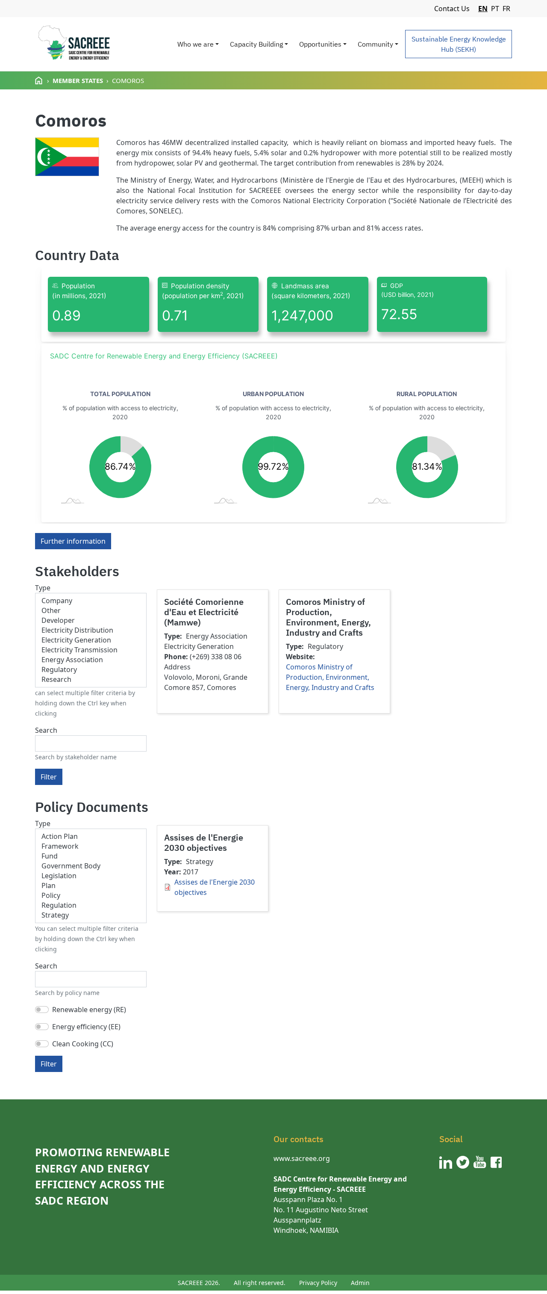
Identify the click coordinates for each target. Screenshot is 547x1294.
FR (506, 8)
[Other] (91, 611)
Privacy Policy (318, 1283)
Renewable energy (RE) (89, 1009)
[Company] (91, 601)
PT (495, 8)
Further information (73, 541)
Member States (78, 80)
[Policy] (91, 895)
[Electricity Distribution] (91, 630)
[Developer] (91, 620)
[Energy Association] (91, 660)
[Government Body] (91, 866)
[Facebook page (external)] (496, 1162)
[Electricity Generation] (91, 640)
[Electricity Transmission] (91, 650)
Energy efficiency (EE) (86, 1026)
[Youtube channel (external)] (479, 1162)
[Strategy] (91, 915)
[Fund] (91, 856)
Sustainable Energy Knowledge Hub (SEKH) (459, 44)
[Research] (91, 679)
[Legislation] (91, 876)
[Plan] (91, 886)
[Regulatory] (91, 670)
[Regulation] (91, 905)
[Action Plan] (91, 836)
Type (42, 587)
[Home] (73, 44)
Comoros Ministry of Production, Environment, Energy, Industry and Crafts (330, 677)
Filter (49, 777)
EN (483, 8)
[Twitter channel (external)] (462, 1162)
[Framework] (91, 846)
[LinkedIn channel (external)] (445, 1162)
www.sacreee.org (302, 1158)
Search (46, 730)
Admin (360, 1283)
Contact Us (452, 8)
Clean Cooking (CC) (82, 1043)
